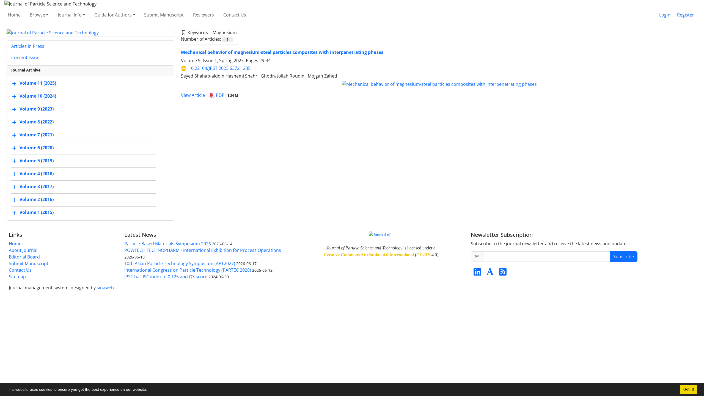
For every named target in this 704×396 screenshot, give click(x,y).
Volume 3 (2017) (37, 187)
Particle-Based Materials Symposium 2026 (167, 244)
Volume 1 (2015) (37, 213)
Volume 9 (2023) (37, 109)
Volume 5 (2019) (37, 161)
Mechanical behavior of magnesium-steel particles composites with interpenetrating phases (282, 52)
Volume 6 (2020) (37, 148)
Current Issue (25, 57)
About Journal (23, 250)
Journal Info (70, 15)
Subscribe (623, 257)
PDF (226, 95)
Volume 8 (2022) (37, 122)
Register (685, 15)
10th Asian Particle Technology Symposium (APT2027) (179, 263)
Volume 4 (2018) (37, 174)
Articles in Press (27, 46)
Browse (37, 15)
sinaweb (105, 288)
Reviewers (203, 15)
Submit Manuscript (164, 15)
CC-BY (423, 254)
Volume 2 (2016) (37, 200)
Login (664, 15)
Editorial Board (24, 257)
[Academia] (490, 273)
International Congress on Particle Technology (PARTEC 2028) (187, 270)
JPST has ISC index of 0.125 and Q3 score (165, 277)
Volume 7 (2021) (37, 135)
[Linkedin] (477, 273)
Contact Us (234, 15)
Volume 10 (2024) (38, 96)
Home (14, 15)
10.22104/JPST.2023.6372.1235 (220, 68)
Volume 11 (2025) (38, 83)
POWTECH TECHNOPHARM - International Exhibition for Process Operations (202, 250)
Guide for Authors (113, 15)
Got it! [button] (688, 389)
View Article (193, 95)
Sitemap (17, 277)
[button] (149, 390)
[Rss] (502, 273)
